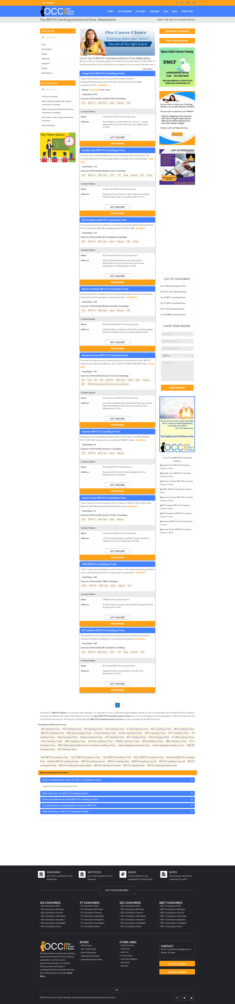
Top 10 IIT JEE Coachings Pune (173, 292)
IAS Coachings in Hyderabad (53, 916)
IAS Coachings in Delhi (50, 906)
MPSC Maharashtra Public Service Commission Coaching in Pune (86, 745)
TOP (116, 990)
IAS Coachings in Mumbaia (52, 909)
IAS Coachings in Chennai (52, 913)
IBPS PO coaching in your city (172, 761)
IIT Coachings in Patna (90, 926)
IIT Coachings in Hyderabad (92, 916)
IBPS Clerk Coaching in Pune (79, 733)
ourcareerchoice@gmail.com (179, 949)
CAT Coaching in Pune (114, 737)
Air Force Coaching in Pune (101, 741)
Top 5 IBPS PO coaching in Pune (117, 757)
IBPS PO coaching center (134, 765)
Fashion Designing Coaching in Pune (134, 745)
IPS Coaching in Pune (93, 729)
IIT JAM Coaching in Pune (183, 737)
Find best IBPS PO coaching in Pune (62, 761)
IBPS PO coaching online (118, 761)
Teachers (154, 11)
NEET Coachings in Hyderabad (173, 916)
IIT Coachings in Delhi (90, 906)
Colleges (140, 11)
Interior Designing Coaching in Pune (168, 745)
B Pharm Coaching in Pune (130, 733)
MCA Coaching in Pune (152, 741)
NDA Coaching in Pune (75, 741)
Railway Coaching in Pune (91, 737)
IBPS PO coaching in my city (144, 761)
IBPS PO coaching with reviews (107, 765)
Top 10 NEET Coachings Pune (172, 297)
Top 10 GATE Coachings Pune (172, 303)
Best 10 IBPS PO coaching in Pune (149, 757)
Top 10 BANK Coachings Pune (173, 315)
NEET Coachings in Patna (171, 926)
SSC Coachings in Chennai (132, 913)
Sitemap (124, 966)
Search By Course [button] (49, 83)
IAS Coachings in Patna (51, 926)
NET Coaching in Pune (136, 737)
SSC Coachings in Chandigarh (133, 923)
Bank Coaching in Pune (67, 737)
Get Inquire (117, 137)
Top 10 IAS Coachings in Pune (173, 286)
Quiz (165, 11)
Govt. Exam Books (88, 949)
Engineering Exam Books (91, 959)
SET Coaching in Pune (67, 749)
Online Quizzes (127, 945)
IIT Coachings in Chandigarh (93, 923)
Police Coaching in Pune (159, 737)
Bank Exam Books (88, 952)
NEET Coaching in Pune (161, 729)
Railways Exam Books (90, 956)
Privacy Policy (126, 956)
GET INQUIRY (48, 3)
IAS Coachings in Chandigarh (53, 923)
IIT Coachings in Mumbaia (92, 909)
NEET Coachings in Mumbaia (172, 909)
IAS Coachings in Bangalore (53, 920)
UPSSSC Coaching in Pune (127, 741)
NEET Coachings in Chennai (172, 913)
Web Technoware (107, 997)
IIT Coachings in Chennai (91, 913)
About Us (125, 952)
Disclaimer (125, 962)
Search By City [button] (47, 31)
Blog (174, 11)
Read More (147, 69)
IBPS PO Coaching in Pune (52, 733)
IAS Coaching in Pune (50, 729)
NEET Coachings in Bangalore (173, 920)
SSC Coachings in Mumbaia (132, 909)
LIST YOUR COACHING (117, 890)
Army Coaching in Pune (51, 741)
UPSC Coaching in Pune (155, 733)
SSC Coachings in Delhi (130, 906)
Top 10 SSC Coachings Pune (172, 309)
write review (105, 90)
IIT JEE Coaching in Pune (137, 729)
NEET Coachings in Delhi (170, 906)
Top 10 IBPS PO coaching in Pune (85, 757)
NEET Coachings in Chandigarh (173, 923)
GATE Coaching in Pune (184, 729)
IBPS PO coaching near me (93, 761)
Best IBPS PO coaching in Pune (54, 757)
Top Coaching (124, 11)
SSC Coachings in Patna (131, 926)
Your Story (187, 11)
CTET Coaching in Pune (178, 733)
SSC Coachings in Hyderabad (133, 916)
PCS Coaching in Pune (71, 729)
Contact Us (125, 949)
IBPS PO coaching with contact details (75, 765)
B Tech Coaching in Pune (105, 733)
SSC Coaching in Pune (114, 729)
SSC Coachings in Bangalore (133, 920)
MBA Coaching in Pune (176, 741)
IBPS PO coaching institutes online (162, 765)
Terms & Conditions (129, 959)
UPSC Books (86, 945)
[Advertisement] (177, 230)
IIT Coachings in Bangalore (92, 920)
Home (110, 11)
